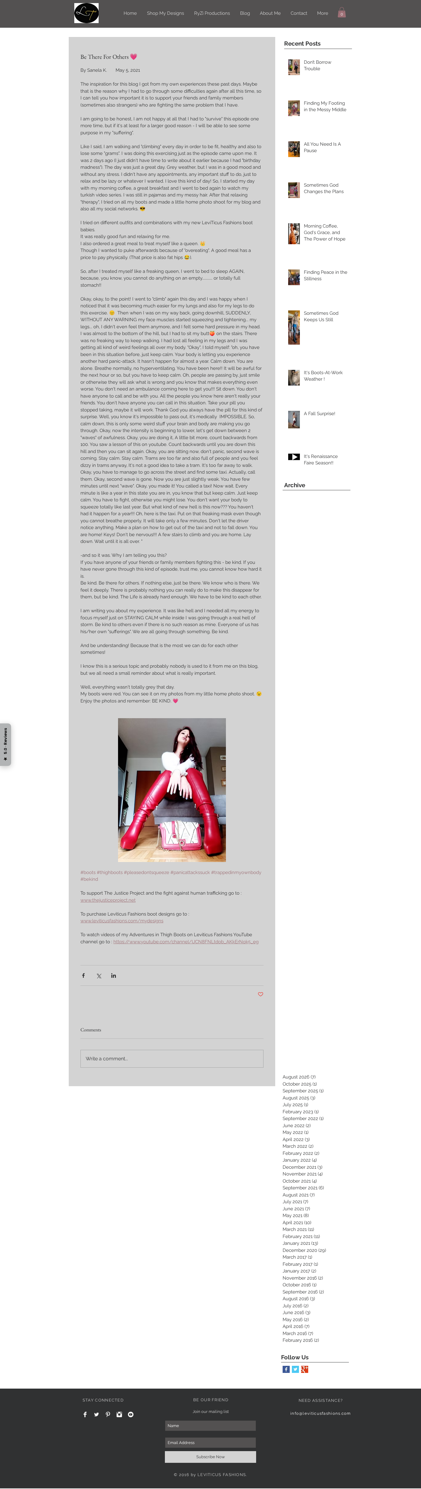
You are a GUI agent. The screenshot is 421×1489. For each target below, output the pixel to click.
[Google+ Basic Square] (304, 1369)
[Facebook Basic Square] (286, 1369)
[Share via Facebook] (83, 975)
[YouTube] (130, 1414)
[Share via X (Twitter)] (98, 975)
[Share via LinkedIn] (113, 975)
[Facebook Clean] (85, 1414)
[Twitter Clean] (96, 1414)
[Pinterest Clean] (108, 1414)
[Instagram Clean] (119, 1414)
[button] (341, 12)
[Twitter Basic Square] (295, 1369)
